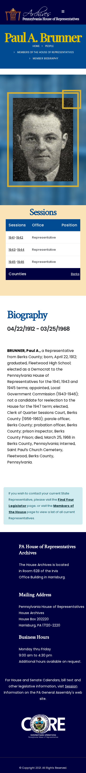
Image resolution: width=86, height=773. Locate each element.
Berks (75, 274)
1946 (20, 261)
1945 (12, 261)
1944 (20, 249)
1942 (19, 237)
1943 (12, 249)
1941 (12, 237)
